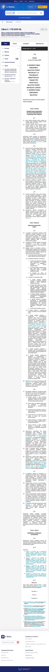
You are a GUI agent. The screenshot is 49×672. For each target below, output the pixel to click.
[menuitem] (32, 7)
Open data (3, 655)
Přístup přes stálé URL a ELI (7, 660)
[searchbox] (27, 13)
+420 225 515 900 (29, 657)
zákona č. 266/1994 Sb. (39, 623)
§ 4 (45, 516)
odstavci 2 (36, 453)
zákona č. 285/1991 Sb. (35, 167)
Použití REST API (4, 657)
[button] (5, 43)
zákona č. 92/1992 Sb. (40, 158)
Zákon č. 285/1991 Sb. (32, 558)
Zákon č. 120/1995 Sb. (32, 565)
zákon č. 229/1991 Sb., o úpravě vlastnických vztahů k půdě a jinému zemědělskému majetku (34, 612)
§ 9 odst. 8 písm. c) (28, 616)
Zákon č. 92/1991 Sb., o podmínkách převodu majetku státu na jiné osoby (34, 606)
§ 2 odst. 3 (39, 435)
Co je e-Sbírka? (28, 638)
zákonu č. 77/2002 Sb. (32, 621)
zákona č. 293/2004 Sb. (36, 626)
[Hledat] (41, 13)
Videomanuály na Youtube (8, 642)
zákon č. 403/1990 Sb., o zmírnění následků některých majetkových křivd (34, 609)
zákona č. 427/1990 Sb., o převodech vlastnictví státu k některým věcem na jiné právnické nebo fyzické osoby (37, 325)
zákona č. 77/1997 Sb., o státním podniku (34, 625)
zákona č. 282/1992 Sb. (32, 170)
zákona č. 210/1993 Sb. (31, 154)
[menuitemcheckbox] (10, 59)
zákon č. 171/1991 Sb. (32, 162)
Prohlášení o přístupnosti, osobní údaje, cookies (35, 644)
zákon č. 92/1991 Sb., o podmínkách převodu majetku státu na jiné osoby (36, 157)
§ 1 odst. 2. (32, 140)
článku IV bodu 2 (41, 153)
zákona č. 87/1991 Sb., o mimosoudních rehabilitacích (36, 436)
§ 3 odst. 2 (40, 586)
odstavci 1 (36, 483)
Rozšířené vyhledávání (26, 17)
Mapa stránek (28, 646)
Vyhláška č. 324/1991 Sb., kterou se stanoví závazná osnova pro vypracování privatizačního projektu (36, 575)
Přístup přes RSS (4, 652)
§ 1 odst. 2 (39, 141)
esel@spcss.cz (28, 655)
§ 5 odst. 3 (28, 218)
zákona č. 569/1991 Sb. (39, 169)
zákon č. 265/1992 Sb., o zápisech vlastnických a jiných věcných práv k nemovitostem (36, 171)
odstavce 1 (29, 504)
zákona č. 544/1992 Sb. (40, 161)
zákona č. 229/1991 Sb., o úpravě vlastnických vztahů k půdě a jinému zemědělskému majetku (36, 466)
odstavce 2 (37, 499)
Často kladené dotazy (30, 641)
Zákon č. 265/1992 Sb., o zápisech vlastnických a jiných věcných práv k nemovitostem (35, 602)
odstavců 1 (28, 382)
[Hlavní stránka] (2, 22)
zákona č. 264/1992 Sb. (32, 159)
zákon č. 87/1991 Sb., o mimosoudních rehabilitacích (33, 611)
